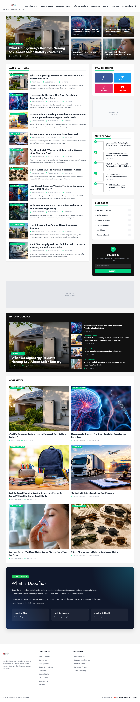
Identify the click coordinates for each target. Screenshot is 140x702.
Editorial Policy (43, 674)
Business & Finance (63, 6)
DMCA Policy (43, 678)
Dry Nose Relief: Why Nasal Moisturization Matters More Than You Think (56, 152)
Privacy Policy (43, 663)
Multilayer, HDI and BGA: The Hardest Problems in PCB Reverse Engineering (56, 207)
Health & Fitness (47, 6)
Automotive (95, 6)
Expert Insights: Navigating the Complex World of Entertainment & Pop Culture (118, 145)
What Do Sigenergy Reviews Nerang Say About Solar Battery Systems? (57, 77)
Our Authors (43, 681)
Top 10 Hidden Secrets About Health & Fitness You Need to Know (117, 155)
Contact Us (42, 660)
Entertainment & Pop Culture (122, 6)
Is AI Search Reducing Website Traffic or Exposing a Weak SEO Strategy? (57, 188)
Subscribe (113, 271)
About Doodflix (44, 656)
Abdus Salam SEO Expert (128, 697)
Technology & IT (31, 6)
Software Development (81, 660)
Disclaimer (42, 670)
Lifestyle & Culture (81, 6)
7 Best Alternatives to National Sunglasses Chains (55, 169)
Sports (105, 6)
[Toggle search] (135, 6)
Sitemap (41, 685)
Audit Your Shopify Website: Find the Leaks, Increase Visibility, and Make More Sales (57, 246)
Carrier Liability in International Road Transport (54, 134)
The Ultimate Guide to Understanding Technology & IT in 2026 (118, 176)
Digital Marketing (79, 670)
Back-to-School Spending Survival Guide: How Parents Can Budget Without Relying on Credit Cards (58, 116)
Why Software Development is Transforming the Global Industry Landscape (118, 166)
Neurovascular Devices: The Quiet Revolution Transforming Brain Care (53, 97)
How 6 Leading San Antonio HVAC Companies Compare (53, 226)
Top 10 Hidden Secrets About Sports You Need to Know (117, 186)
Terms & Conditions (45, 667)
